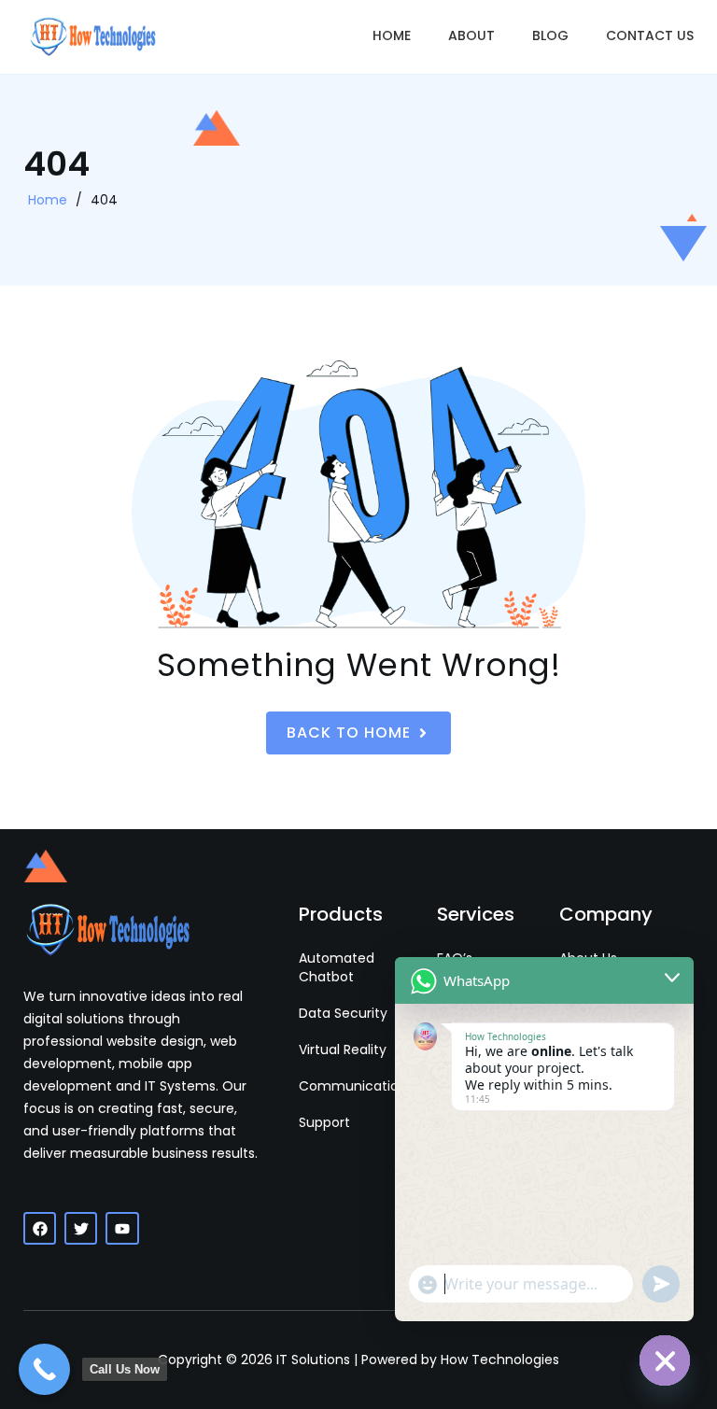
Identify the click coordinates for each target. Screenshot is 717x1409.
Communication (353, 1086)
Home (392, 35)
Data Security (343, 1013)
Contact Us (650, 35)
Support (324, 1122)
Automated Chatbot (336, 967)
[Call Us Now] (44, 1369)
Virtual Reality (343, 1049)
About (471, 35)
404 (104, 199)
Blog (550, 35)
